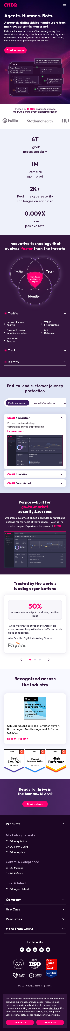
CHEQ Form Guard (17, 846)
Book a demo (15, 50)
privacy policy (52, 1015)
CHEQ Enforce (14, 873)
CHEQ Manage (15, 867)
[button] (21, 660)
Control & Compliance (44, 402)
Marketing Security (17, 402)
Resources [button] (14, 919)
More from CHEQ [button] (19, 929)
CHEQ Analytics (15, 852)
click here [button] (54, 1008)
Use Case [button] (13, 909)
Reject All (50, 1022)
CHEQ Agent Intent (17, 889)
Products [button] (13, 824)
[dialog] (35, 1011)
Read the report (17, 738)
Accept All (20, 1022)
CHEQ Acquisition (16, 841)
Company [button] (13, 900)
